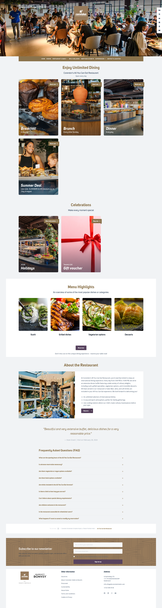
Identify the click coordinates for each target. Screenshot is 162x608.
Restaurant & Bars (59, 59)
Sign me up (98, 562)
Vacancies (64, 576)
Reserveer (81, 348)
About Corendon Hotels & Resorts (71, 580)
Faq (126, 5)
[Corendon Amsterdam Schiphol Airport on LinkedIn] (108, 593)
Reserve (85, 411)
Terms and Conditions (68, 594)
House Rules (65, 590)
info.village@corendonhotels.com (114, 584)
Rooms (48, 59)
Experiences (99, 59)
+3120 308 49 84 (109, 588)
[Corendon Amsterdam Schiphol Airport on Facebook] (104, 593)
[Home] (58, 529)
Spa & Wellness (74, 59)
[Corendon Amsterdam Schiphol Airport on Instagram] (111, 593)
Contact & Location (114, 59)
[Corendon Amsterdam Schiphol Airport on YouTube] (115, 593)
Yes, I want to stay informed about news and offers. (92, 557)
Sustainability (65, 587)
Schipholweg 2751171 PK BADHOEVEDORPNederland (112, 579)
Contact (132, 5)
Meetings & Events (87, 59)
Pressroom (64, 583)
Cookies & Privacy (66, 597)
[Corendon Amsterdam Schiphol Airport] (35, 577)
